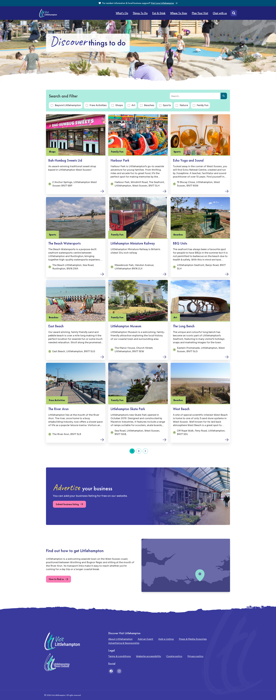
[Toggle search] (233, 13)
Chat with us (220, 13)
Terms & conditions (119, 656)
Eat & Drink (158, 13)
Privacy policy (195, 656)
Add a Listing (166, 639)
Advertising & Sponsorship (123, 643)
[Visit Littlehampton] (48, 13)
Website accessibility (148, 656)
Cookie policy (174, 656)
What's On (122, 13)
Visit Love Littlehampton (162, 3)
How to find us (56, 579)
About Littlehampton (120, 639)
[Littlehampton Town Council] (57, 662)
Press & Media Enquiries (193, 639)
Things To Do (140, 13)
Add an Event (145, 639)
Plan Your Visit (200, 13)
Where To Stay (178, 13)
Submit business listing (67, 504)
